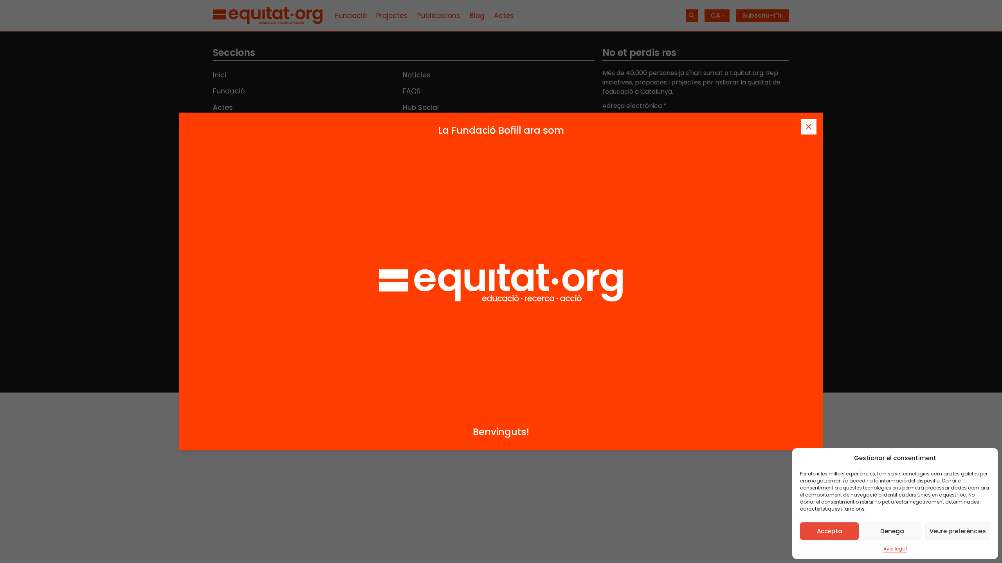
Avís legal (895, 548)
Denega (892, 531)
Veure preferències (958, 531)
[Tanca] (808, 126)
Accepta (829, 531)
